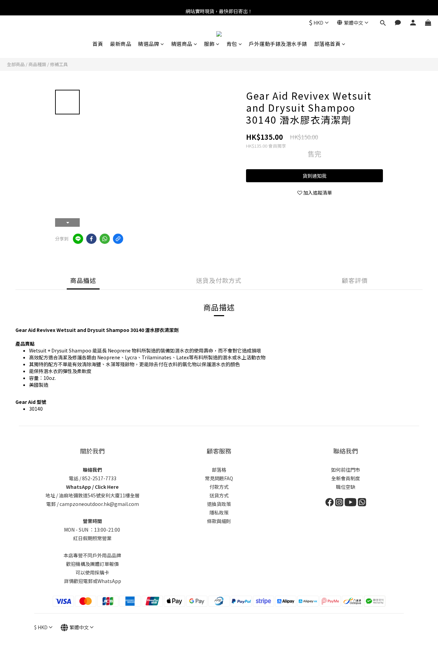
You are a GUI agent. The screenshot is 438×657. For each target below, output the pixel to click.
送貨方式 (219, 495)
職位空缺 (345, 486)
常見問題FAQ (219, 478)
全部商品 (16, 64)
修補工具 (59, 64)
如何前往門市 (345, 469)
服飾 (209, 43)
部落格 (219, 469)
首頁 (97, 43)
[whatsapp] (105, 239)
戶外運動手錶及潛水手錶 (278, 43)
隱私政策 (219, 512)
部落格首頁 (327, 43)
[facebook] (91, 239)
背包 (232, 43)
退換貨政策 (219, 503)
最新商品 (120, 43)
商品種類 (37, 64)
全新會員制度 (345, 478)
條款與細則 (219, 521)
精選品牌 (148, 43)
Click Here (107, 486)
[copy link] (118, 239)
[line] (78, 239)
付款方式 (219, 486)
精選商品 (181, 43)
